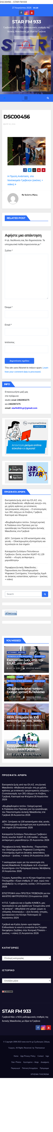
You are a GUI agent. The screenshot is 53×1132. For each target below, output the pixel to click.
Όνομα (9, 307)
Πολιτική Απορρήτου (30, 1068)
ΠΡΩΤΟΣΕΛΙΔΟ (40, 656)
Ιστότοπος (10, 342)
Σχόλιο (9, 250)
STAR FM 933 (26, 22)
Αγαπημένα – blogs (31, 1062)
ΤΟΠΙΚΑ (10, 685)
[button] (48, 98)
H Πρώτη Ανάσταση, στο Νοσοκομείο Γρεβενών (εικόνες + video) (25, 180)
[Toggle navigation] (26, 98)
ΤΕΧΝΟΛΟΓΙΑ (35, 713)
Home (16, 1056)
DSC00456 (16, 117)
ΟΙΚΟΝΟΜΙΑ (12, 713)
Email (8, 325)
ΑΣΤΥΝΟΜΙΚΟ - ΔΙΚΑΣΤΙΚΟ (16, 652)
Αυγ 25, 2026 (15, 726)
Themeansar (40, 1048)
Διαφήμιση (45, 1062)
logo (47, 1056)
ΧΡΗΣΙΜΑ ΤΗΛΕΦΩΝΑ (40, 1074)
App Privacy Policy (27, 1056)
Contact (41, 1056)
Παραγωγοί (15, 1068)
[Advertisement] (26, 1104)
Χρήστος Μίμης (31, 195)
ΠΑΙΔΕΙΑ (20, 677)
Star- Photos (16, 1062)
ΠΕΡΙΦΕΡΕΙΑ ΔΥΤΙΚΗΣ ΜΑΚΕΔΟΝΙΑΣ (20, 656)
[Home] (4, 98)
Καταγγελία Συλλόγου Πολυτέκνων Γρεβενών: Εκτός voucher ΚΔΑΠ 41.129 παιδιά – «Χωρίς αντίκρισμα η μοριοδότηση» (24, 837)
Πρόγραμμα (44, 1068)
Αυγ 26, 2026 (15, 668)
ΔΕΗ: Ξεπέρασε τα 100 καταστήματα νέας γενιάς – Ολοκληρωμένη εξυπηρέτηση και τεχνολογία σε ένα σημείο (25, 541)
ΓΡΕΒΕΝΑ (11, 677)
